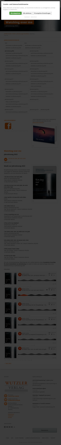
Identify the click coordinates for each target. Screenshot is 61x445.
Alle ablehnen (27, 13)
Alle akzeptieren (15, 13)
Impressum (27, 17)
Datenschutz (34, 17)
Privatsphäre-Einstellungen (42, 13)
